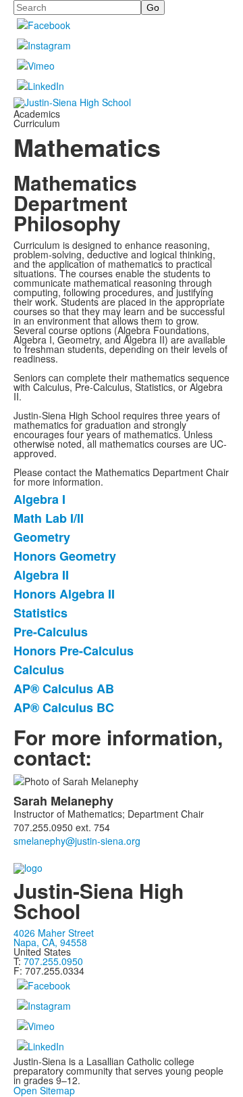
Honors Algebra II (64, 594)
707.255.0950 (55, 961)
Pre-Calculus (51, 631)
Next (227, 549)
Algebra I (39, 499)
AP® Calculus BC (64, 707)
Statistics (41, 613)
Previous (16, 549)
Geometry (42, 537)
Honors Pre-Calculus (74, 650)
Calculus (39, 669)
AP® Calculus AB (64, 688)
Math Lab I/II (49, 518)
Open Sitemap (44, 1090)
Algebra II (41, 575)
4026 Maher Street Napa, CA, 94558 (54, 937)
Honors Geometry (65, 556)
